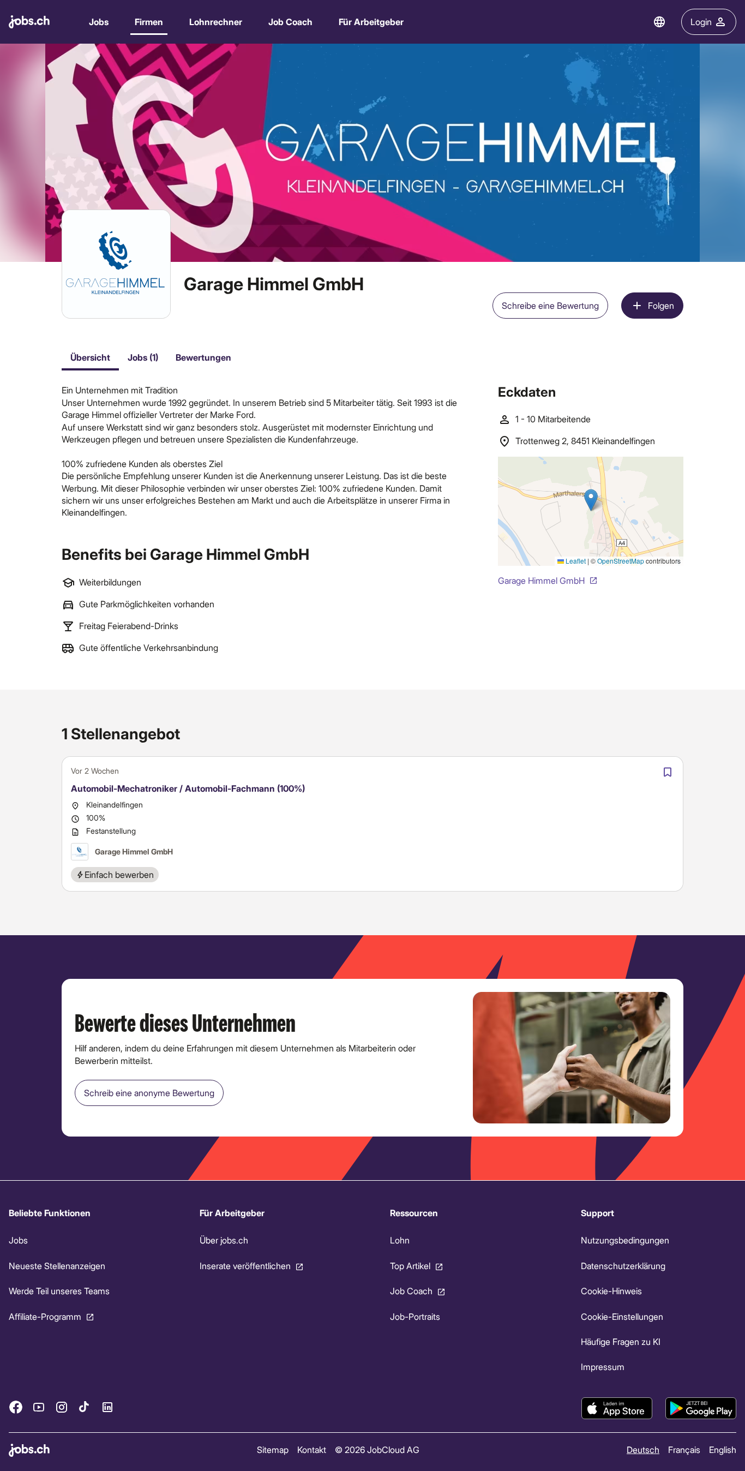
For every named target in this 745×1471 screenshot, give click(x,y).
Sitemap (273, 1449)
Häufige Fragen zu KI (620, 1341)
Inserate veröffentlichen (245, 1265)
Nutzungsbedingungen (625, 1240)
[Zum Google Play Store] (700, 1408)
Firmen (149, 21)
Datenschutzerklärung (623, 1265)
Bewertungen (203, 357)
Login (701, 21)
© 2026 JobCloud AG (377, 1449)
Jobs (99, 21)
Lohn (400, 1240)
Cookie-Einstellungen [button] (622, 1316)
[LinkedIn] (107, 1407)
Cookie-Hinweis (611, 1290)
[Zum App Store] (616, 1408)
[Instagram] (62, 1407)
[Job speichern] (667, 772)
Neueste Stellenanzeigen (57, 1265)
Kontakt (311, 1449)
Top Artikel (410, 1265)
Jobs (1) (143, 357)
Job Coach (290, 21)
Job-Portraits (415, 1316)
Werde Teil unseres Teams (59, 1290)
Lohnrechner (215, 21)
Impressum (602, 1366)
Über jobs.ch (224, 1240)
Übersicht (90, 357)
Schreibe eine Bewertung (550, 305)
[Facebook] (16, 1407)
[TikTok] (84, 1407)
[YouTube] (39, 1407)
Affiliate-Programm (45, 1316)
